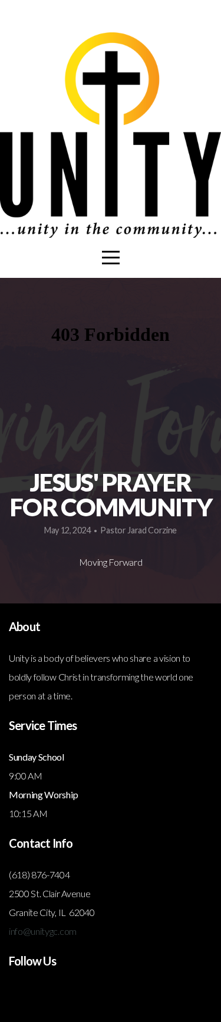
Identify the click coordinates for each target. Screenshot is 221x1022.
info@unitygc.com (43, 931)
